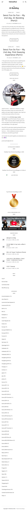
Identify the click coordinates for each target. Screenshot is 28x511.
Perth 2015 (4, 465)
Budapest (4, 314)
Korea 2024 (4, 443)
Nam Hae (4, 455)
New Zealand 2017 (6, 458)
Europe (3, 327)
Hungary (4, 366)
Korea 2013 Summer (6, 397)
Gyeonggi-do (5, 345)
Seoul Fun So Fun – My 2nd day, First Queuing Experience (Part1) (14, 52)
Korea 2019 (4, 434)
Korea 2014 (4, 400)
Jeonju (3, 379)
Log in (3, 278)
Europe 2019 (5, 333)
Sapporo (4, 471)
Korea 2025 (4, 446)
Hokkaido (4, 348)
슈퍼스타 (10, 23)
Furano (3, 336)
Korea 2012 (4, 388)
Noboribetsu (5, 462)
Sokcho (3, 477)
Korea (3, 382)
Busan (3, 317)
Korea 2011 (11, 12)
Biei (3, 311)
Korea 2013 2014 (5, 394)
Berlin (3, 308)
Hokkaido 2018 (5, 354)
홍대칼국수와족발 (11, 238)
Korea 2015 (4, 406)
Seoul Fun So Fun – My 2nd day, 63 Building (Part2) (14, 18)
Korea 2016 (4, 412)
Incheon (4, 370)
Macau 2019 (4, 452)
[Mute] (22, 229)
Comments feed (5, 284)
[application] (14, 223)
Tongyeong (4, 483)
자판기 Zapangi (11, 266)
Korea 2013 (4, 391)
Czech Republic (5, 320)
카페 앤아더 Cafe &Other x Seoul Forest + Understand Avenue (15, 259)
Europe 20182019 (6, 330)
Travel (18, 12)
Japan (3, 373)
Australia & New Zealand (7, 302)
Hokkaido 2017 (5, 351)
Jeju (3, 376)
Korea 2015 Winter (6, 409)
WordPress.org (5, 287)
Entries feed (4, 281)
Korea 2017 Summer (6, 428)
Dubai (3, 323)
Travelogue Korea (6, 489)
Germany (4, 342)
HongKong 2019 (5, 363)
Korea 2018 (4, 431)
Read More (14, 39)
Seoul (3, 474)
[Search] (25, 1)
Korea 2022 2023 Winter (7, 440)
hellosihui (13, 2)
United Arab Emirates (7, 492)
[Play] (4, 229)
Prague (3, 468)
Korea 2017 (4, 422)
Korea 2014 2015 (5, 403)
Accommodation (6, 296)
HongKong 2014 (5, 360)
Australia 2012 (5, 305)
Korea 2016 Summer (6, 419)
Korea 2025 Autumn (6, 449)
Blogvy (23, 508)
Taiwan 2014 (4, 480)
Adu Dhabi (4, 299)
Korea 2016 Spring (6, 415)
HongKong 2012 (5, 357)
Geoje (3, 339)
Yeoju (3, 495)
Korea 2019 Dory (6, 437)
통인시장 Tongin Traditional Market (16, 252)
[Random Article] (23, 2)
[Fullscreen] (24, 229)
